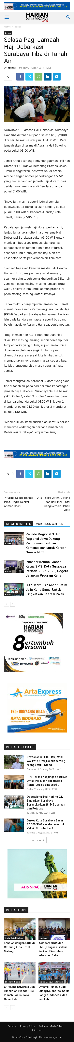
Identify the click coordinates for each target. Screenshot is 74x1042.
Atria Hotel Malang (14, 938)
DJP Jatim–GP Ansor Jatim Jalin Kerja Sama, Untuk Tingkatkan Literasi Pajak (46, 589)
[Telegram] (57, 77)
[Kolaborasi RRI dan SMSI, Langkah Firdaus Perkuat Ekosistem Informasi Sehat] (54, 929)
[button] (6, 17)
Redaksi (11, 67)
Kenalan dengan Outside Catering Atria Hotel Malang (20, 947)
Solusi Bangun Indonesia (51, 981)
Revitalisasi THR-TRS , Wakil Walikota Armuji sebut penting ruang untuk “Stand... (46, 760)
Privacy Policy (27, 1026)
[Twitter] (29, 77)
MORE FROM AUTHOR (49, 524)
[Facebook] (20, 77)
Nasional (44, 938)
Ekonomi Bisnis (12, 981)
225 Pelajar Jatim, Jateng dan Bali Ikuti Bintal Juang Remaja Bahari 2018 (53, 504)
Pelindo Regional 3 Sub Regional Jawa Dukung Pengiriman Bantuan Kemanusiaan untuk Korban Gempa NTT (46, 543)
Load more (36, 840)
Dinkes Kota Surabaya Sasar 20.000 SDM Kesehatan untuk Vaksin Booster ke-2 (46, 824)
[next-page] (12, 604)
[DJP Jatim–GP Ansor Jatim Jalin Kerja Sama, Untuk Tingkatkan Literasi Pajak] (14, 589)
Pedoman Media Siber (51, 1026)
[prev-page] (6, 604)
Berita (17, 26)
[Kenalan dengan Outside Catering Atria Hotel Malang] (20, 929)
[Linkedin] (48, 77)
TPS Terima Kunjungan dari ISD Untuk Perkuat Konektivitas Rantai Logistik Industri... (47, 780)
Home (7, 26)
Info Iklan (37, 1030)
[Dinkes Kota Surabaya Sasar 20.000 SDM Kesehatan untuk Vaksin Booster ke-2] (14, 825)
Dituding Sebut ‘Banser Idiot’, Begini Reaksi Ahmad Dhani (18, 502)
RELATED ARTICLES (18, 524)
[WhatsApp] (38, 77)
